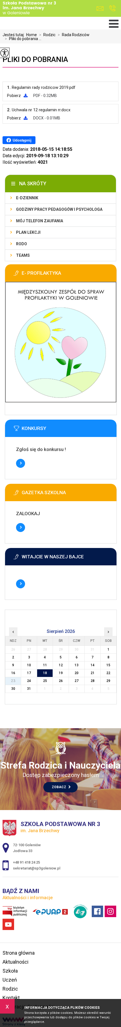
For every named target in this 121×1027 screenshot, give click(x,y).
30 (13, 689)
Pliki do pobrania (35, 59)
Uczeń (10, 980)
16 (13, 673)
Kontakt (11, 998)
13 (77, 665)
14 (93, 665)
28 (93, 681)
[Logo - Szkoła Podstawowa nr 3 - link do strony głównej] (29, 8)
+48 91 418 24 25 (112, 8)
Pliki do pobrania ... (23, 39)
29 (108, 681)
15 (108, 665)
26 (61, 681)
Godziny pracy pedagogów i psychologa (59, 209)
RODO (21, 244)
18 (45, 673)
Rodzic (47, 35)
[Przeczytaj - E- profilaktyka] (60, 401)
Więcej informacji (20, 463)
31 (29, 689)
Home (31, 35)
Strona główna (19, 953)
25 (45, 681)
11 (45, 665)
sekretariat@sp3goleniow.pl (101, 8)
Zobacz (59, 787)
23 (13, 681)
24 (29, 681)
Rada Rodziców (73, 35)
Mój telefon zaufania (39, 221)
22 (108, 673)
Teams (23, 255)
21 (93, 673)
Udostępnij (22, 140)
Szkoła (10, 971)
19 (61, 673)
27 (77, 681)
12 (61, 665)
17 (29, 673)
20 (77, 673)
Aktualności (15, 962)
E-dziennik (27, 198)
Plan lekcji (28, 232)
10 (29, 665)
